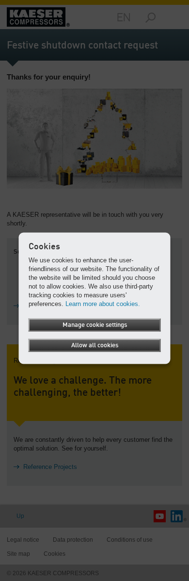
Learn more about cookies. (102, 303)
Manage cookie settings (95, 325)
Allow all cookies (94, 345)
